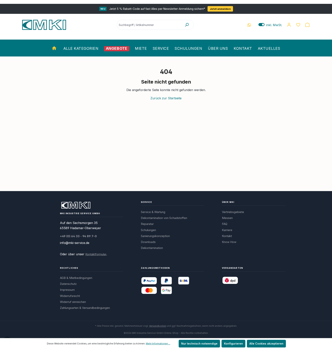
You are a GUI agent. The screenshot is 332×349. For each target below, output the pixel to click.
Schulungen (148, 230)
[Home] (55, 48)
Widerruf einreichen (73, 302)
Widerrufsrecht (70, 296)
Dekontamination (152, 248)
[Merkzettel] (298, 25)
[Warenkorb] (307, 25)
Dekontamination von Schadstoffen (164, 218)
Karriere (227, 230)
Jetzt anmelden (220, 8)
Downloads (148, 242)
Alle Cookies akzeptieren (266, 343)
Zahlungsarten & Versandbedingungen (85, 308)
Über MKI (228, 202)
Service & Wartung (153, 212)
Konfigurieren (233, 343)
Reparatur (147, 224)
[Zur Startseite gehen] (44, 25)
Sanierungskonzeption (155, 236)
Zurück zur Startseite (166, 98)
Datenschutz (68, 284)
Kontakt (227, 236)
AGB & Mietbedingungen (76, 278)
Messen (227, 218)
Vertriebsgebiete (233, 212)
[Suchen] (186, 25)
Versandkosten (157, 325)
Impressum (67, 290)
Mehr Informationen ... (158, 343)
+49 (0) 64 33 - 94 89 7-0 (78, 236)
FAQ (224, 224)
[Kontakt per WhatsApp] (249, 25)
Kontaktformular (95, 254)
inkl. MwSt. (270, 24)
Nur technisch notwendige (199, 343)
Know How (229, 242)
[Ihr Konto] (289, 25)
